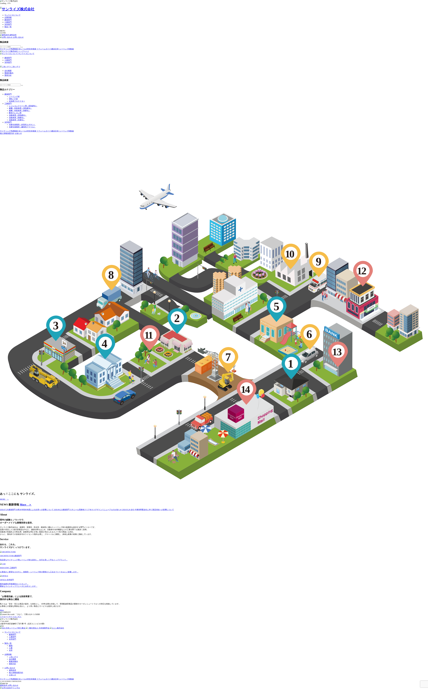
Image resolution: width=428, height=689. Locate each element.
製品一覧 (8, 27)
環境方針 (8, 75)
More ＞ (26, 504)
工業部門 (8, 22)
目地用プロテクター (17, 101)
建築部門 (8, 20)
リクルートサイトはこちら (10, 617)
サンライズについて (12, 15)
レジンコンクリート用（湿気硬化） (23, 106)
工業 (10, 648)
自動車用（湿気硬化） (18, 115)
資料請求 (12, 670)
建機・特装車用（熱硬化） (19, 110)
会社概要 (8, 71)
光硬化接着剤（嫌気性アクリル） (22, 127)
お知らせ (18, 133)
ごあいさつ (13, 657)
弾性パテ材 (13, 99)
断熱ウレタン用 (15, 113)
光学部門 (8, 24)
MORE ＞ (4, 499)
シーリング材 (14, 96)
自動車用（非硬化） (17, 120)
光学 (10, 650)
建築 (10, 646)
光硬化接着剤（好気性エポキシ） (22, 125)
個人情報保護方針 (7, 133)
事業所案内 (8, 73)
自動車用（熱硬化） (17, 118)
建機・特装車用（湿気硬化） (20, 108)
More (2, 610)
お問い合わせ (9, 668)
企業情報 (8, 17)
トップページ (23, 51)
